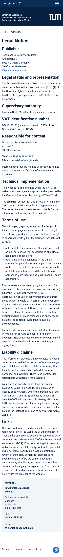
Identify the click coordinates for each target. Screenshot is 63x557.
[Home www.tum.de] (55, 16)
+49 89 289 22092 (14, 517)
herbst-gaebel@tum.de (20, 528)
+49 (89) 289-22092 (23, 156)
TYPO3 (50, 187)
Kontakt (9, 482)
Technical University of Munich (16, 20)
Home (5, 32)
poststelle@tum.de (15, 70)
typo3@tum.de (49, 205)
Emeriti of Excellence (12, 15)
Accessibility (35, 549)
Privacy (5, 549)
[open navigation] (57, 3)
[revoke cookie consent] (56, 550)
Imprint (19, 549)
